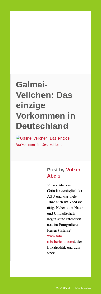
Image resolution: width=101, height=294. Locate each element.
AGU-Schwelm (79, 288)
